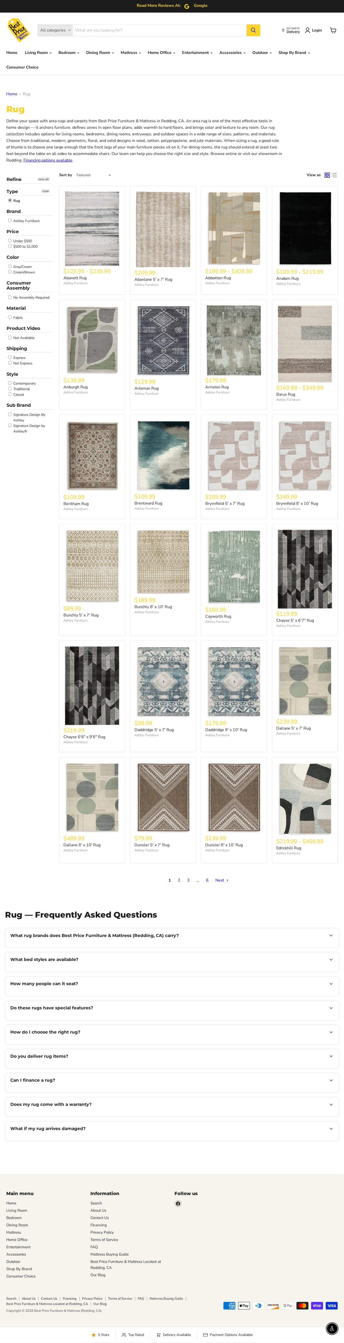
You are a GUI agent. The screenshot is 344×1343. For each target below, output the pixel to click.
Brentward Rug (148, 503)
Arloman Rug (146, 388)
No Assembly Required (30, 297)
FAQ (94, 1247)
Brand (14, 211)
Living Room (37, 52)
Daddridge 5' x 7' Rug (154, 730)
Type (12, 191)
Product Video (23, 328)
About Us (98, 1210)
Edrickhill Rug (288, 848)
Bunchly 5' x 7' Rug (80, 615)
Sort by (65, 175)
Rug (16, 200)
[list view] (334, 175)
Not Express (22, 363)
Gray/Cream (22, 266)
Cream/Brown (23, 272)
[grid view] (327, 175)
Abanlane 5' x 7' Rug (153, 279)
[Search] (253, 30)
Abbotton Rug (218, 278)
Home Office (160, 52)
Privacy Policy (102, 1232)
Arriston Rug (217, 387)
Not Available (23, 337)
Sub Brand (19, 405)
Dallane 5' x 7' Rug (293, 728)
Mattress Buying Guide (109, 1254)
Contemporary (24, 383)
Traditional (21, 389)
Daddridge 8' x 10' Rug (226, 730)
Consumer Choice (22, 67)
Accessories (231, 52)
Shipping (17, 348)
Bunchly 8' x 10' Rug (153, 607)
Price (13, 231)
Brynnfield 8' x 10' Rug (297, 503)
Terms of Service (104, 1239)
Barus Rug (285, 394)
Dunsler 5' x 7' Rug (151, 845)
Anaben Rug (287, 278)
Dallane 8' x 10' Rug (81, 845)
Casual (18, 394)
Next (220, 880)
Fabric (17, 317)
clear (45, 191)
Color (13, 257)
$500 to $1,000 (25, 246)
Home (11, 52)
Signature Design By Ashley (28, 417)
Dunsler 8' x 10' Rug (224, 845)
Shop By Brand (293, 52)
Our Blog (98, 1274)
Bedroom (67, 52)
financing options (51, 1092)
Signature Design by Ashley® (28, 428)
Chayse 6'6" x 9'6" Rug (84, 737)
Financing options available (47, 160)
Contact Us (99, 1217)
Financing (98, 1225)
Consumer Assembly (19, 285)
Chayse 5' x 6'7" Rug (295, 620)
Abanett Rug (75, 278)
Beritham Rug (76, 504)
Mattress (129, 52)
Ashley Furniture (26, 220)
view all (43, 179)
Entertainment (196, 52)
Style (12, 374)
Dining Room (98, 52)
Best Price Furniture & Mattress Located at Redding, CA (47, 1304)
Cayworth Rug (218, 616)
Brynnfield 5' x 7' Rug (225, 503)
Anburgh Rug (75, 387)
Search (96, 1203)
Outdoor (260, 52)
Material (16, 308)
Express (19, 357)
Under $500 (22, 241)
